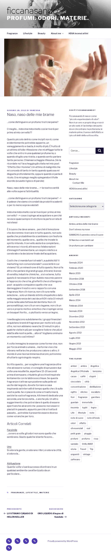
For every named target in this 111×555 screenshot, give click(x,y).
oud (88, 428)
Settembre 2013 (77, 327)
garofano (95, 397)
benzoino (97, 371)
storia (73, 449)
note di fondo (93, 418)
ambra (84, 366)
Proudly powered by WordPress (63, 541)
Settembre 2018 (77, 289)
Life (72, 412)
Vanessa (35, 110)
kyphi (84, 407)
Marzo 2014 (74, 300)
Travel (83, 449)
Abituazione (13, 463)
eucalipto (95, 392)
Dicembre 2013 (76, 316)
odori (73, 423)
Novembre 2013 (77, 322)
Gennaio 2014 (75, 311)
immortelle (87, 402)
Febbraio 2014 (76, 305)
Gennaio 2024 (76, 262)
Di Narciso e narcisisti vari (81, 240)
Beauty (41, 33)
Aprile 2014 (74, 295)
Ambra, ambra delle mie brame (83, 224)
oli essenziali (77, 428)
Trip (91, 449)
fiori (72, 397)
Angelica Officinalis (80, 371)
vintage (86, 454)
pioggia (87, 433)
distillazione (95, 387)
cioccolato (76, 381)
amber (74, 366)
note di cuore (77, 418)
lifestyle (82, 412)
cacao (74, 376)
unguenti (75, 454)
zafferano (75, 459)
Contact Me (78, 183)
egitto (74, 392)
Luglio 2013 (74, 338)
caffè (83, 376)
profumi (74, 438)
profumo (86, 438)
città (87, 381)
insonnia (75, 407)
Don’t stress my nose (79, 229)
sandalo (74, 444)
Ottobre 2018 (75, 284)
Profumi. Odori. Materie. (48, 18)
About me (56, 33)
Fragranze (12, 33)
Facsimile (12, 430)
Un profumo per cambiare (81, 245)
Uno (9, 446)
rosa (96, 438)
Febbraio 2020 (76, 268)
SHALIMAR (87, 444)
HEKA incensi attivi (78, 33)
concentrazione (78, 387)
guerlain (74, 402)
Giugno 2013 (75, 343)
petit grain (76, 433)
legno (94, 407)
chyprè (92, 376)
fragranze (82, 397)
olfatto (82, 423)
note (92, 412)
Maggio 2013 (75, 349)
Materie (44, 493)
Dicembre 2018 (76, 279)
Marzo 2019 (74, 273)
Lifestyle (27, 33)
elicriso (84, 392)
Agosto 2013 (75, 332)
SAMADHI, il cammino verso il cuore (86, 235)
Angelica (94, 366)
